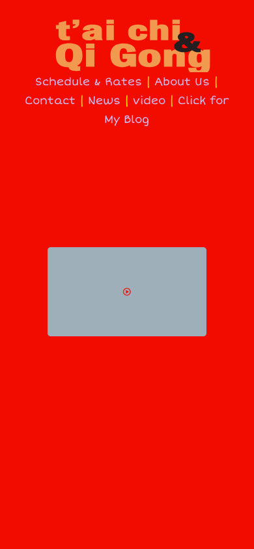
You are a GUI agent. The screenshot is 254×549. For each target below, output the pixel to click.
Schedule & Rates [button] (88, 81)
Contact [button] (50, 100)
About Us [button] (182, 81)
